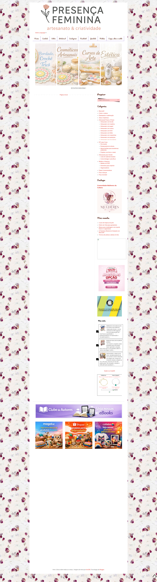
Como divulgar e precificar (108, 159)
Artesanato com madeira (107, 124)
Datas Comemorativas (105, 170)
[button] (35, 64)
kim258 (88, 569)
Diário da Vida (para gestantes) (108, 225)
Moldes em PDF (105, 163)
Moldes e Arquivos (104, 161)
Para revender (103, 174)
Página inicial (64, 95)
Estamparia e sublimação (106, 115)
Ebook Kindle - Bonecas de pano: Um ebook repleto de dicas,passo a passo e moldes (114, 355)
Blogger (102, 569)
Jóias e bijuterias (104, 117)
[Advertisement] (63, 109)
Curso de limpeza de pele (106, 222)
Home (36, 38)
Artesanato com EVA (106, 130)
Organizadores (104, 168)
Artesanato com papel (106, 126)
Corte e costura (103, 113)
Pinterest (62, 38)
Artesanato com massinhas (108, 135)
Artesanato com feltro (106, 133)
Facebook (83, 38)
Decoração (103, 144)
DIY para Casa (103, 142)
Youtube (93, 38)
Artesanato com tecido (106, 122)
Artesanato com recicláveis (108, 139)
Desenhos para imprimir (107, 165)
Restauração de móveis (107, 146)
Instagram (73, 38)
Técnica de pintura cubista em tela (109, 235)
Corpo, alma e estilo (115, 38)
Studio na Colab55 (109, 371)
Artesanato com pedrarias (107, 137)
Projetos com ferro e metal (108, 152)
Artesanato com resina (106, 128)
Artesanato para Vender (106, 155)
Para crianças (103, 172)
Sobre (53, 38)
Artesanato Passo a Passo (106, 120)
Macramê (101, 111)
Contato (45, 38)
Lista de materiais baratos (107, 156)
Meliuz (102, 38)
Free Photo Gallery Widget (79, 88)
